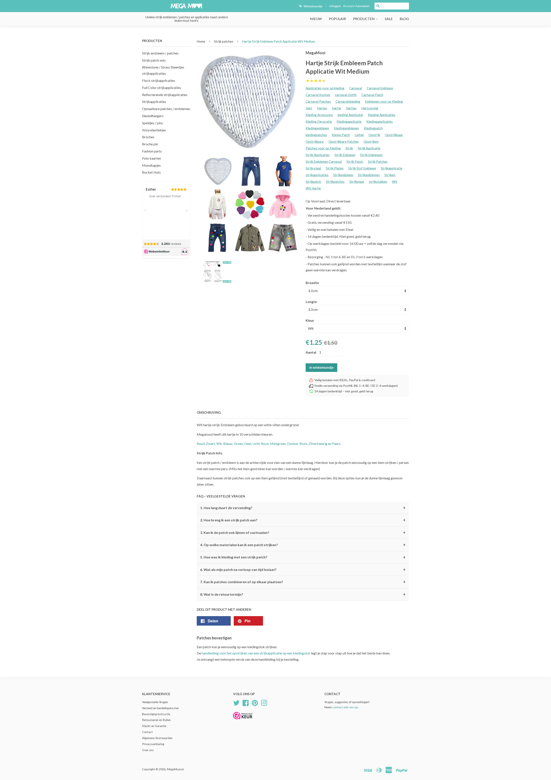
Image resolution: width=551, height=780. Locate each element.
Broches (148, 137)
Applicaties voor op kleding (325, 88)
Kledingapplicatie (349, 121)
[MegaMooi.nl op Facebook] (245, 702)
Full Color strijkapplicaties (161, 87)
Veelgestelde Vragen (155, 702)
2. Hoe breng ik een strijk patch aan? (303, 520)
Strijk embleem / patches (160, 53)
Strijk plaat (313, 168)
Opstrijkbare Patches (343, 141)
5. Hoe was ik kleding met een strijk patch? (303, 557)
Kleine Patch (341, 135)
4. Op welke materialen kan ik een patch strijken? (303, 544)
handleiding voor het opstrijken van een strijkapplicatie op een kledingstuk (256, 653)
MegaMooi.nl (175, 769)
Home (201, 41)
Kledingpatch (373, 128)
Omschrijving (209, 412)
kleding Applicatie (350, 115)
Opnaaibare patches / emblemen (166, 109)
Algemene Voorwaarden (157, 738)
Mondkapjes (151, 165)
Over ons (148, 750)
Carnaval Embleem (380, 88)
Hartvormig (369, 108)
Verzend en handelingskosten (160, 708)
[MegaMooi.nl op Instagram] (264, 702)
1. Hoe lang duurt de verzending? (303, 507)
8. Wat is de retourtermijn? (303, 594)
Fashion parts (152, 151)
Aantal (311, 352)
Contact (147, 732)
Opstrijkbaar (394, 135)
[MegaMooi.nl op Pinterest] (255, 702)
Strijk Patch (355, 161)
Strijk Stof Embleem (362, 168)
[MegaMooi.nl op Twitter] (236, 702)
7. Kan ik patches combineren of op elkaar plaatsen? (303, 582)
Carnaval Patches (318, 101)
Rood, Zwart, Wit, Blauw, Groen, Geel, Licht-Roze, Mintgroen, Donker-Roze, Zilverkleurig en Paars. (269, 443)
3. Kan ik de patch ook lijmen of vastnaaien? (303, 532)
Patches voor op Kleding (323, 148)
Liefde (359, 135)
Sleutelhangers (153, 116)
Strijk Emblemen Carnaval (324, 161)
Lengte (311, 302)
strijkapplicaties (317, 175)
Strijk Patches (378, 161)
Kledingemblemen (346, 128)
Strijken (389, 175)
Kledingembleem (317, 128)
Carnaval (355, 88)
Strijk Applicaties (318, 155)
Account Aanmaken (356, 6)
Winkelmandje (312, 6)
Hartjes (351, 108)
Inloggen (335, 6)
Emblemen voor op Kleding (384, 101)
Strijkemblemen (369, 175)
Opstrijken (371, 141)
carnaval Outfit (346, 95)
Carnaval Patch (372, 95)
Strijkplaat (356, 181)
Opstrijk (374, 135)
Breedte (312, 283)
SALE (389, 19)
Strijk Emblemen (371, 155)
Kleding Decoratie (319, 121)
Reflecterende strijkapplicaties (164, 95)
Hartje (336, 108)
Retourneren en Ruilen (156, 720)
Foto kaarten (151, 158)
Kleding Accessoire (319, 115)
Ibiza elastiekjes (154, 130)
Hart (309, 108)
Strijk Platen (335, 168)
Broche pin (150, 144)
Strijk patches (223, 41)
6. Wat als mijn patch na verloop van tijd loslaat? (303, 569)
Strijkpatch (313, 181)
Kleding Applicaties (381, 115)
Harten (322, 108)
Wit (394, 181)
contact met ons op (345, 707)
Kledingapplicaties (379, 121)
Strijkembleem (343, 175)
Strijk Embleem (344, 155)
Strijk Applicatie (369, 148)
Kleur (310, 320)
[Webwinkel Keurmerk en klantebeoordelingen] (242, 721)
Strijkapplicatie (391, 168)
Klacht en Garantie (154, 726)
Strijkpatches (335, 181)
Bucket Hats (151, 172)
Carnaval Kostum (318, 95)
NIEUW (316, 19)
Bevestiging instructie (156, 714)
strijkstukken (378, 181)
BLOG (404, 19)
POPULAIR (337, 19)
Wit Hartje (313, 188)
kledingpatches (316, 135)
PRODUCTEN (364, 19)
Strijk (349, 148)
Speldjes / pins (152, 123)
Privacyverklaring (153, 744)
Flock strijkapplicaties (158, 80)
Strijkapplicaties (154, 101)
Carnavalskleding (348, 101)
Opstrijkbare (315, 141)
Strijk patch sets (154, 60)
